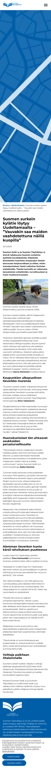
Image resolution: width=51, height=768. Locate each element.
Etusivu (6, 205)
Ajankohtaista (17, 205)
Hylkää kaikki (13, 757)
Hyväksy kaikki (14, 763)
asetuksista (8, 751)
